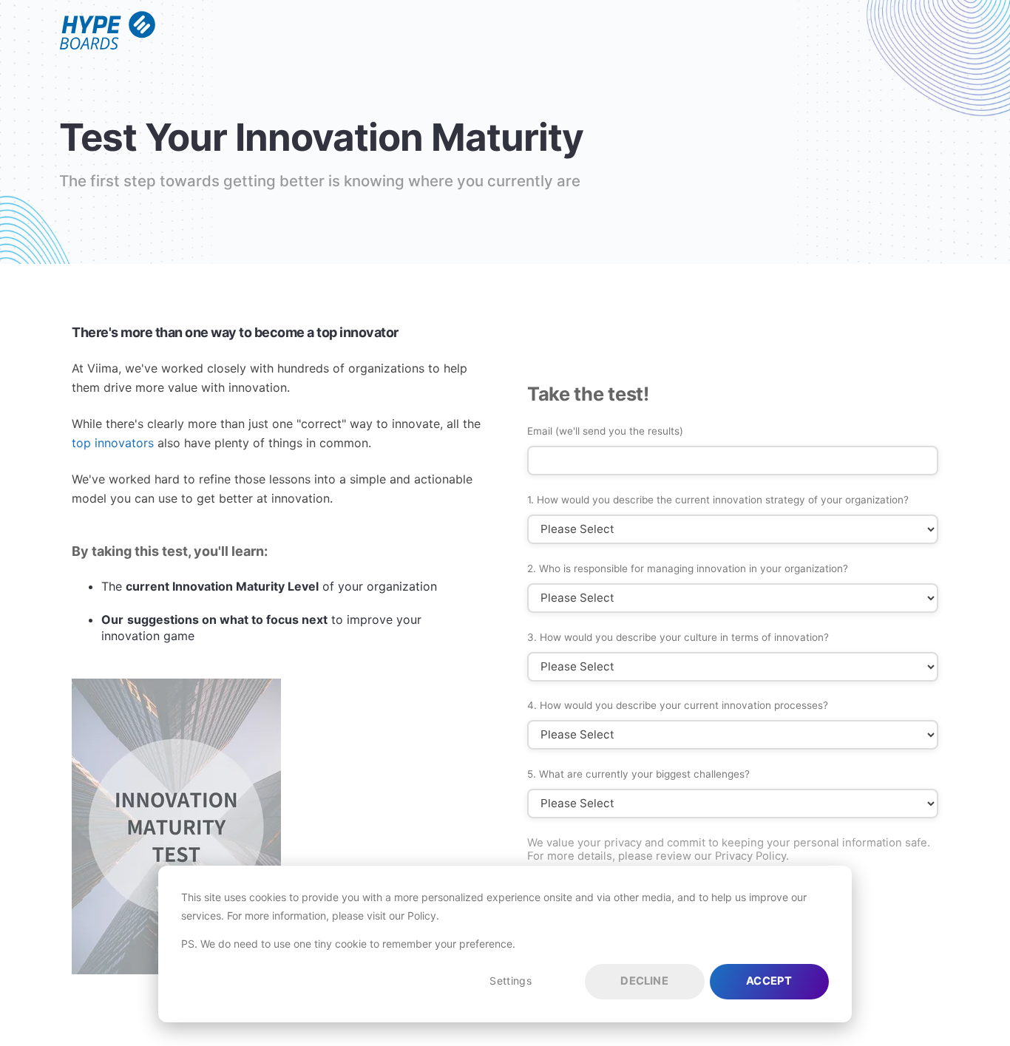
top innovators (113, 442)
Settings (510, 980)
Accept (769, 981)
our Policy (412, 915)
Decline (644, 981)
